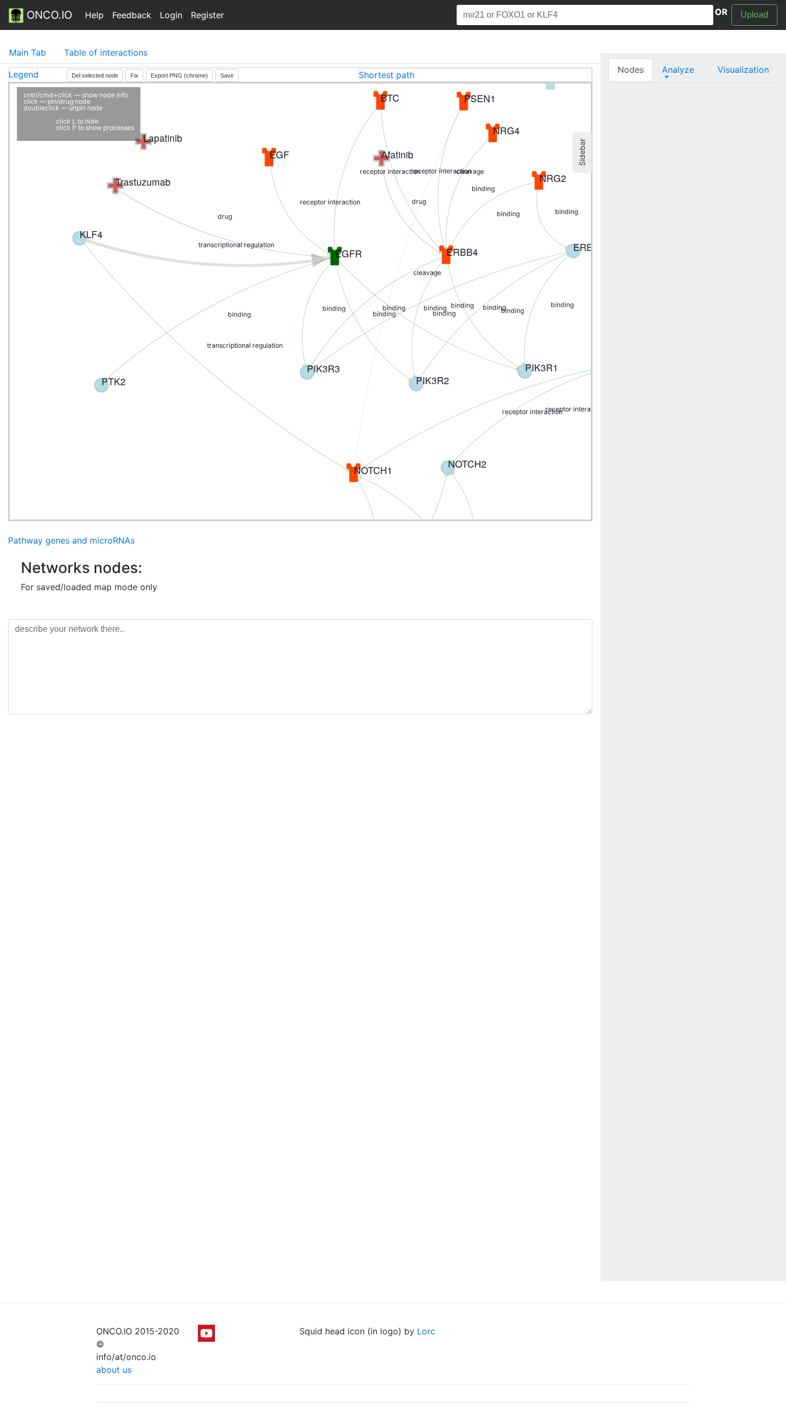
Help (94, 15)
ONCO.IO (48, 15)
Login (171, 15)
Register (207, 15)
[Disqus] (300, 873)
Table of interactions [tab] (106, 52)
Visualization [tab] (743, 69)
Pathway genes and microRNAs (71, 540)
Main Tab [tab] (27, 52)
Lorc (426, 1331)
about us (114, 1369)
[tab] (475, 74)
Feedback (131, 15)
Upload (754, 14)
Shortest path (386, 75)
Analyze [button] (678, 69)
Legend (23, 74)
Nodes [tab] (631, 69)
